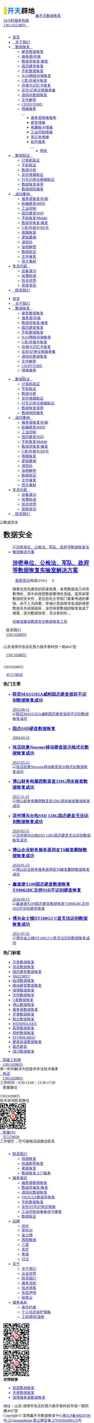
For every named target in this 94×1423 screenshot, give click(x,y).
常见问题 (21, 266)
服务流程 (29, 1283)
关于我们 (21, 42)
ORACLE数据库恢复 (38, 1197)
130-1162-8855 (16, 23)
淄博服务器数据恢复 (29, 1397)
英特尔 (27, 1230)
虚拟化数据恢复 (34, 1192)
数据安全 (38, 622)
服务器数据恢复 (25, 1009)
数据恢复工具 (56, 622)
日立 (25, 1259)
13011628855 (16, 635)
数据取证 (23, 155)
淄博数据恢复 (23, 990)
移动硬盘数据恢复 (27, 985)
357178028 (14, 675)
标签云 (27, 1297)
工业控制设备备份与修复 (42, 1212)
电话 (5, 1074)
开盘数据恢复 (23, 962)
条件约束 (29, 1307)
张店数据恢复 (23, 967)
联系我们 (21, 290)
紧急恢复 (29, 1168)
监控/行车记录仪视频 (38, 1207)
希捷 (25, 1254)
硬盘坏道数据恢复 (27, 1042)
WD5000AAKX (25, 1024)
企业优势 (29, 1273)
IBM (25, 1226)
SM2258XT (21, 976)
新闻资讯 (22, 580)
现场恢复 (29, 1159)
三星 (25, 1245)
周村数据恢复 (23, 1033)
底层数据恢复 (23, 1388)
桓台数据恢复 (23, 1019)
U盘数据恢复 (23, 1000)
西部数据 (29, 1240)
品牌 (16, 1221)
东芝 (25, 1249)
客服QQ (8, 1132)
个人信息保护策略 (36, 1312)
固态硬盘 (20, 1047)
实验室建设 (22, 622)
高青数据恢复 (23, 1028)
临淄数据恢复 (23, 981)
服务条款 (20, 1302)
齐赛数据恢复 (23, 1014)
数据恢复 (23, 47)
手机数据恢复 (33, 1202)
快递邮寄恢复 (33, 1163)
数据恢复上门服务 (36, 1173)
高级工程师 (10, 1060)
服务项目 (20, 1178)
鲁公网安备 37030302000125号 (56, 1420)
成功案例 (23, 194)
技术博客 (29, 1288)
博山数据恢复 (23, 1005)
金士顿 (27, 1235)
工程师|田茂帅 (33, 1317)
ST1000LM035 (24, 1037)
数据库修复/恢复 (35, 1187)
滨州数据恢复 (23, 995)
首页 (16, 37)
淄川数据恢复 (23, 1051)
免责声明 (29, 1293)
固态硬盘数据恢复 (27, 972)
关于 (16, 1264)
